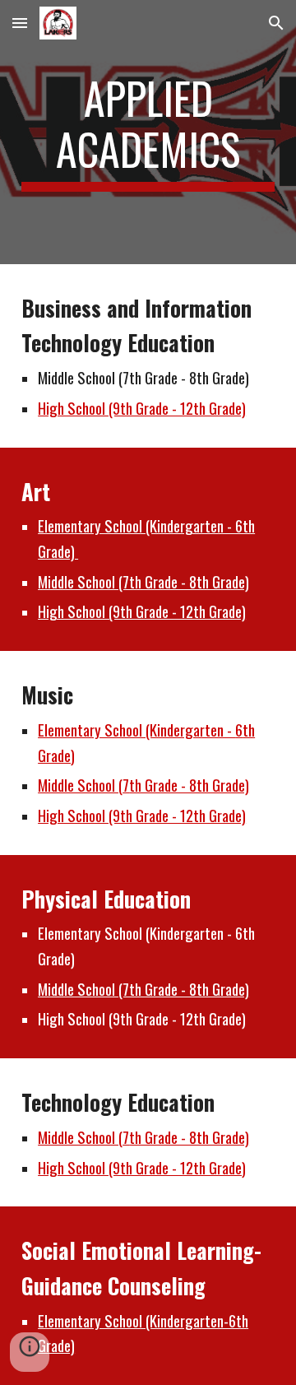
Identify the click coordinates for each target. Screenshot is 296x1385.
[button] (19, 22)
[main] (148, 132)
